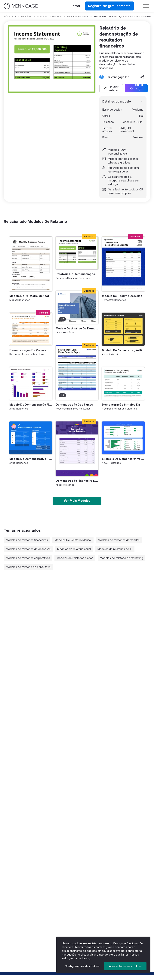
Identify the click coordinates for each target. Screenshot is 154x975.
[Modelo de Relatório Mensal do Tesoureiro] (30, 264)
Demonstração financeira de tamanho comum (77, 480)
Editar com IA (139, 88)
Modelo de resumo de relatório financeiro (123, 295)
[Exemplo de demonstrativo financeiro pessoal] (123, 437)
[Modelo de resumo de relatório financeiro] (123, 264)
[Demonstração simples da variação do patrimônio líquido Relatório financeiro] (123, 383)
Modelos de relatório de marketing (121, 558)
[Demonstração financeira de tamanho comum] (77, 448)
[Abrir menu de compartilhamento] (142, 77)
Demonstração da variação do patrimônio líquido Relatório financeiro (30, 350)
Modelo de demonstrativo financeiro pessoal (30, 458)
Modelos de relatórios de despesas (28, 549)
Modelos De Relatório (49, 16)
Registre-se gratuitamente (109, 6)
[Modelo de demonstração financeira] (30, 383)
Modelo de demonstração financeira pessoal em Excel (123, 350)
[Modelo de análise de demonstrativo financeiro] (77, 307)
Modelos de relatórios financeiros (27, 540)
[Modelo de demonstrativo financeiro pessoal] (30, 437)
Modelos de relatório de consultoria (28, 567)
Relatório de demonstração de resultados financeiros (77, 274)
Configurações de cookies (82, 966)
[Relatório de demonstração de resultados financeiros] (77, 253)
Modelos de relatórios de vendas (119, 540)
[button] (111, 88)
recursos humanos (77, 16)
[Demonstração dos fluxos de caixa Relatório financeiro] (77, 372)
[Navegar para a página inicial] (21, 6)
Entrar (75, 6)
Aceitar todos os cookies (125, 966)
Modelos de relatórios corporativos (28, 558)
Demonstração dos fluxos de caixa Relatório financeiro (77, 404)
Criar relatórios (23, 16)
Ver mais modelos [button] (77, 500)
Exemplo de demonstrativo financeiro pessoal (123, 458)
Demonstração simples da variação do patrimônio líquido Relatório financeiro (123, 404)
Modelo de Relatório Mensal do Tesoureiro (30, 295)
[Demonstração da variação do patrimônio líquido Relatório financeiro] (30, 329)
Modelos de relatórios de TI (114, 549)
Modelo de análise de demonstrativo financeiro (77, 328)
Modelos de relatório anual (74, 549)
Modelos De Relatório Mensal (73, 540)
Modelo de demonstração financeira (30, 404)
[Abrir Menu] (146, 6)
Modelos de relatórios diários (75, 558)
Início (7, 16)
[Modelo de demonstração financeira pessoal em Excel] (123, 329)
